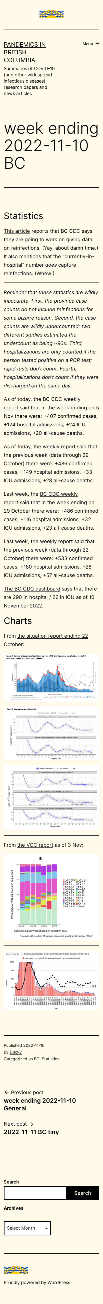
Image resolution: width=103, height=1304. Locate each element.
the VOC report (35, 845)
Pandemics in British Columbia (25, 52)
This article (17, 231)
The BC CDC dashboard (32, 589)
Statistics (50, 1058)
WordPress (59, 1282)
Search (11, 1182)
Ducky (16, 1052)
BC (37, 1058)
